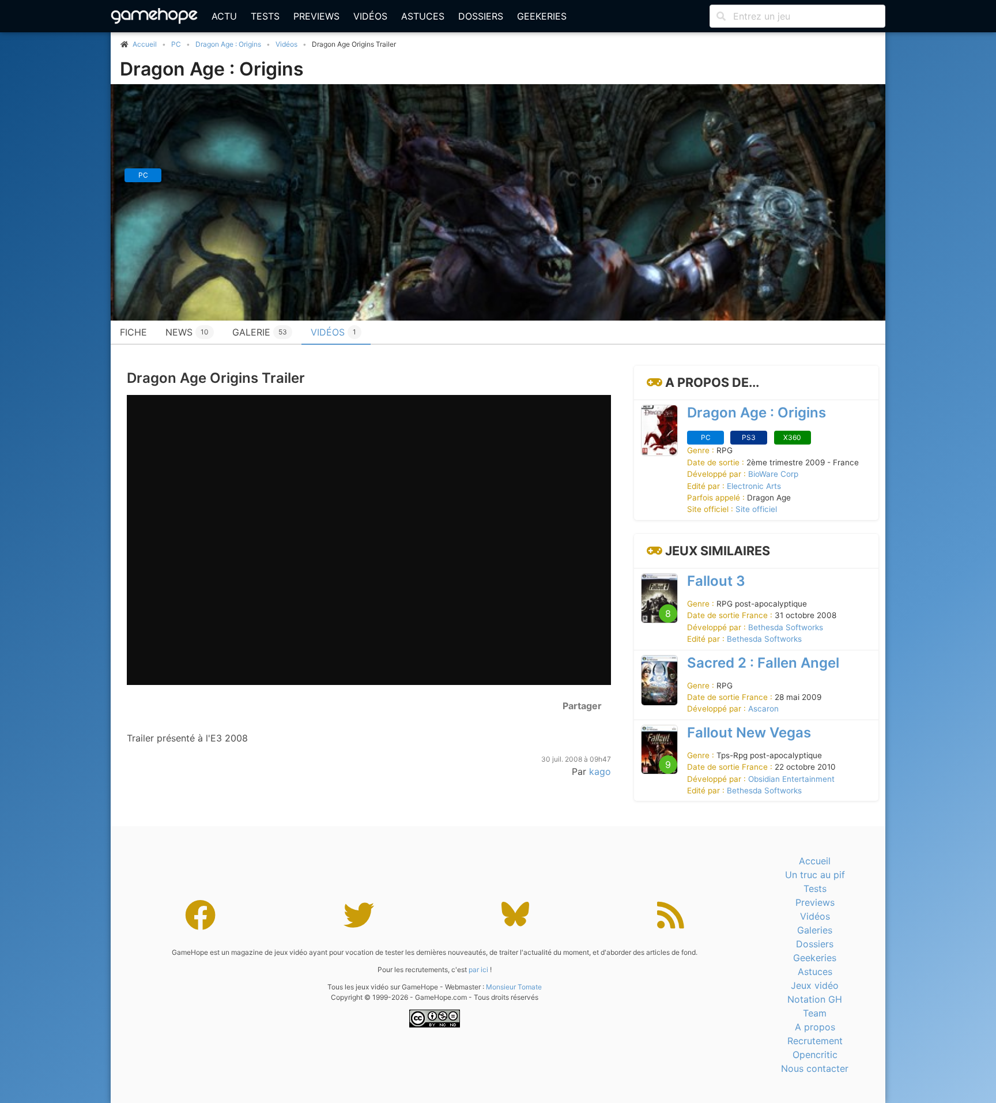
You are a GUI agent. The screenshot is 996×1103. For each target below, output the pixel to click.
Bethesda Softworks (785, 627)
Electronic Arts (754, 486)
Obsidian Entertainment (791, 779)
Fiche (133, 332)
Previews (316, 16)
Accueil (815, 861)
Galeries (814, 930)
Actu (224, 16)
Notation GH (814, 999)
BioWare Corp (773, 474)
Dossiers (480, 16)
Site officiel (756, 509)
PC (176, 44)
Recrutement (815, 1040)
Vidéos (370, 16)
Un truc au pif (815, 874)
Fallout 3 (716, 581)
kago (600, 771)
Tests (265, 16)
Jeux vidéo (815, 985)
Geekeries (542, 16)
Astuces (422, 16)
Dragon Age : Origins (228, 44)
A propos (815, 1027)
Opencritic (815, 1054)
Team (815, 1013)
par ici (478, 969)
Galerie (259, 332)
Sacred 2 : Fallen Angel (763, 662)
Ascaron (763, 708)
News (187, 332)
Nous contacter (814, 1068)
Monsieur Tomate (514, 986)
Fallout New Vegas (749, 732)
